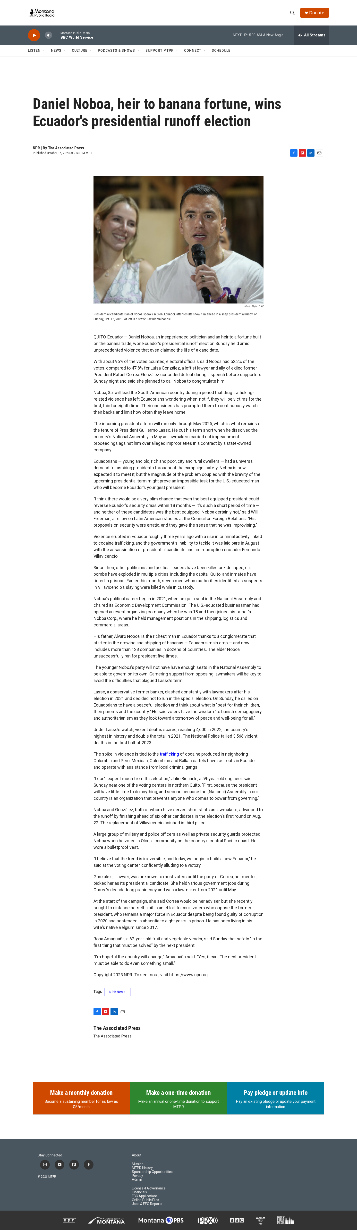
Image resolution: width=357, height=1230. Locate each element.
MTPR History (142, 1168)
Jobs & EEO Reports (147, 1204)
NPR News (117, 992)
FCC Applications (145, 1196)
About (136, 1155)
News (56, 50)
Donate (316, 12)
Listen (34, 50)
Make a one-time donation (178, 1092)
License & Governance (149, 1188)
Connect (192, 50)
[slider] (56, 35)
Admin (137, 1179)
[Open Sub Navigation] (44, 50)
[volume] (48, 35)
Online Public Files (145, 1200)
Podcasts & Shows (116, 50)
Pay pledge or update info (275, 1092)
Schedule (221, 50)
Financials (139, 1192)
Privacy (137, 1176)
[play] (34, 35)
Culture (79, 50)
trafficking (169, 754)
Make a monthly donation (81, 1092)
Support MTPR (159, 50)
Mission (138, 1164)
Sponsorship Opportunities (152, 1172)
